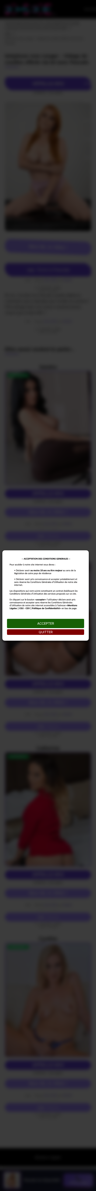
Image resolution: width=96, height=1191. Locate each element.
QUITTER (46, 632)
